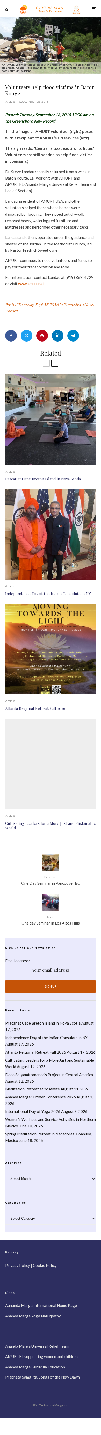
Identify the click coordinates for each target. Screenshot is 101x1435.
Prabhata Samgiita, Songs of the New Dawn (42, 1377)
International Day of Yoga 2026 (32, 1111)
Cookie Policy (45, 1265)
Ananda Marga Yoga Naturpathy (33, 1315)
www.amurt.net (31, 283)
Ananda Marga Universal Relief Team (37, 1346)
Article (10, 101)
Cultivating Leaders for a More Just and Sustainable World (50, 825)
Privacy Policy (17, 1265)
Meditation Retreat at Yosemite (32, 1088)
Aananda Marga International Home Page (41, 1305)
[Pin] (42, 336)
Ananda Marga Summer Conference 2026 (40, 1097)
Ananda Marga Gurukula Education (35, 1367)
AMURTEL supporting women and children (41, 1356)
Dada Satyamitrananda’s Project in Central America (49, 1074)
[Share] (11, 336)
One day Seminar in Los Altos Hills (50, 920)
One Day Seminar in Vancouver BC (50, 880)
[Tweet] (26, 336)
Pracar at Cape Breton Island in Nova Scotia (43, 479)
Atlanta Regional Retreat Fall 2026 (35, 708)
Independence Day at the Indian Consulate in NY (48, 593)
